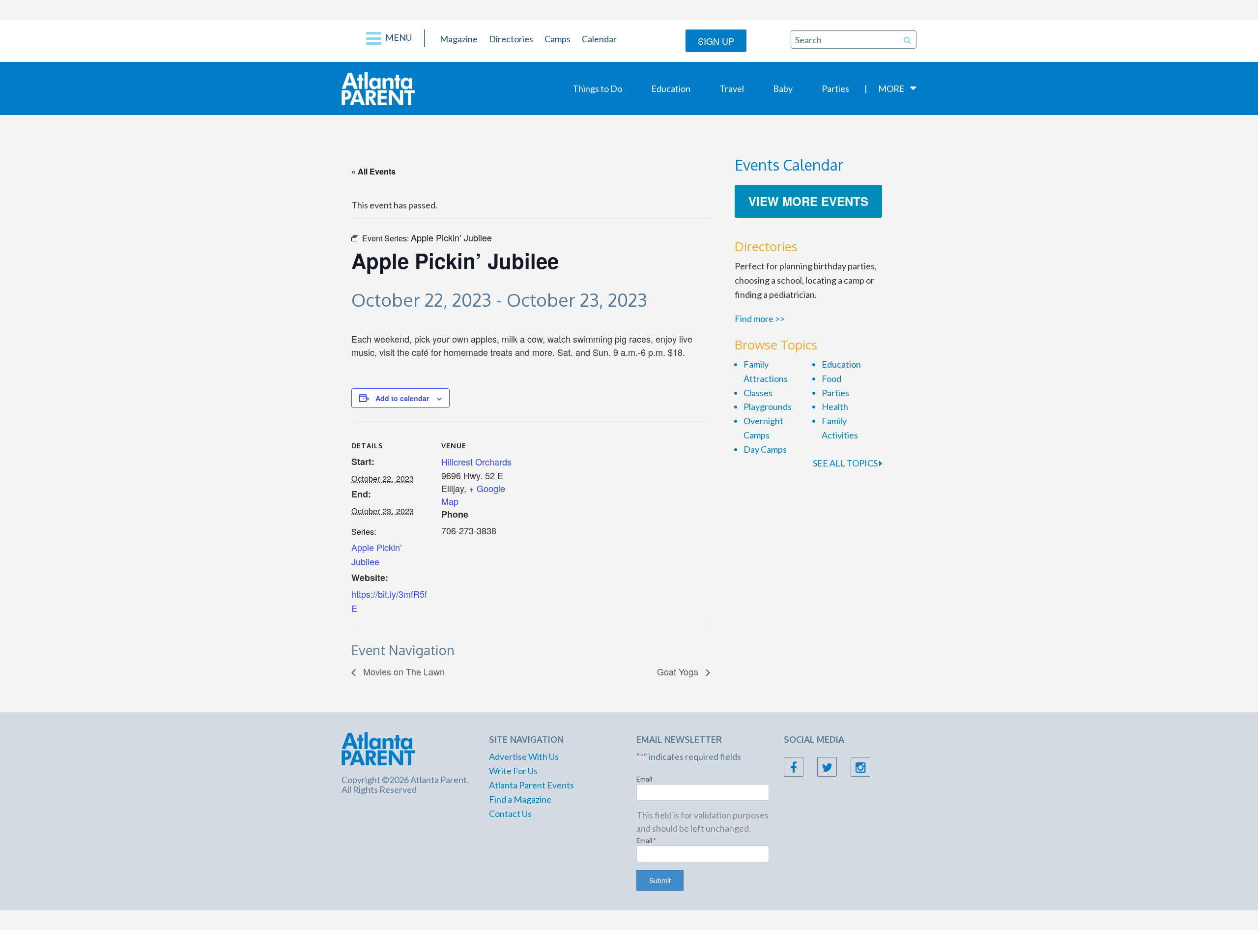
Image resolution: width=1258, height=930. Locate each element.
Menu (398, 37)
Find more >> (760, 318)
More (891, 88)
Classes (757, 392)
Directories (511, 38)
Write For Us (513, 770)
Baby (783, 88)
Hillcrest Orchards (476, 461)
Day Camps (765, 449)
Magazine (459, 38)
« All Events (373, 171)
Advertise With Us (524, 756)
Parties (835, 88)
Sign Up (716, 40)
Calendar (599, 38)
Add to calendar (402, 398)
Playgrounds (767, 406)
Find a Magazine (520, 799)
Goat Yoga (679, 671)
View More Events (808, 201)
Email (644, 779)
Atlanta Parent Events (531, 785)
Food (831, 378)
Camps (557, 38)
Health (835, 406)
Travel (731, 88)
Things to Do (597, 88)
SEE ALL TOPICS (846, 463)
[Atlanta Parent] (378, 87)
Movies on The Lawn (403, 671)
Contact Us (510, 813)
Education (670, 88)
